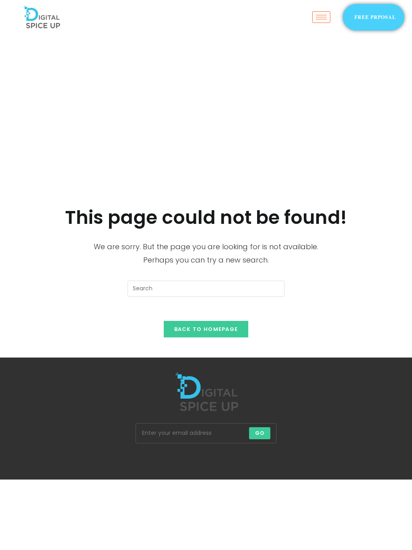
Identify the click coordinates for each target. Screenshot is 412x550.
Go (259, 433)
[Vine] (244, 459)
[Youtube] (264, 459)
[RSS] (283, 459)
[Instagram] (167, 459)
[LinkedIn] (186, 459)
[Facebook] (148, 459)
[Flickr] (225, 459)
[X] (129, 459)
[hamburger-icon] (321, 17)
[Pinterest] (206, 459)
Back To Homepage (206, 329)
